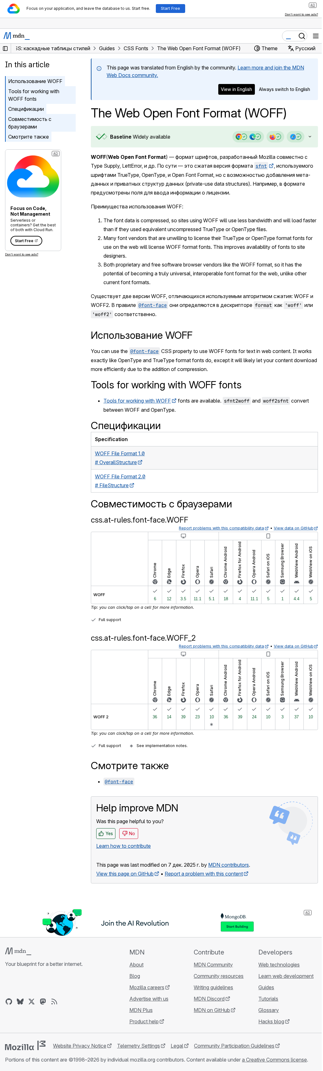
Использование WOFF (35, 81)
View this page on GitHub (125, 874)
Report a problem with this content (204, 874)
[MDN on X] (31, 1001)
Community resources (216, 976)
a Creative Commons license (274, 1059)
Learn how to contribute (123, 846)
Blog (132, 976)
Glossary (265, 1010)
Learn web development (282, 976)
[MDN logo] (18, 951)
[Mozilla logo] (25, 1045)
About (134, 964)
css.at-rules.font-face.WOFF (139, 519)
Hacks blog (267, 1021)
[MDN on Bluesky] (20, 1001)
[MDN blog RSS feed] (54, 1001)
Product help (142, 1021)
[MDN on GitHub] (9, 1001)
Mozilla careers (144, 987)
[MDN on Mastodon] (43, 1001)
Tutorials (264, 999)
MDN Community (210, 964)
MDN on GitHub (209, 1010)
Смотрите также (28, 137)
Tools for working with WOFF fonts (33, 95)
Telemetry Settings (138, 1046)
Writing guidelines (210, 987)
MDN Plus (139, 1010)
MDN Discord (206, 999)
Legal (177, 1046)
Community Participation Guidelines (234, 1046)
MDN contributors (228, 865)
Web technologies (275, 964)
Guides (262, 987)
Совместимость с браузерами (29, 123)
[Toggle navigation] (315, 36)
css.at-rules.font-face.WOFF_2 (143, 638)
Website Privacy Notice (79, 1046)
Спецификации (26, 109)
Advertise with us (147, 999)
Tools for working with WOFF (137, 401)
